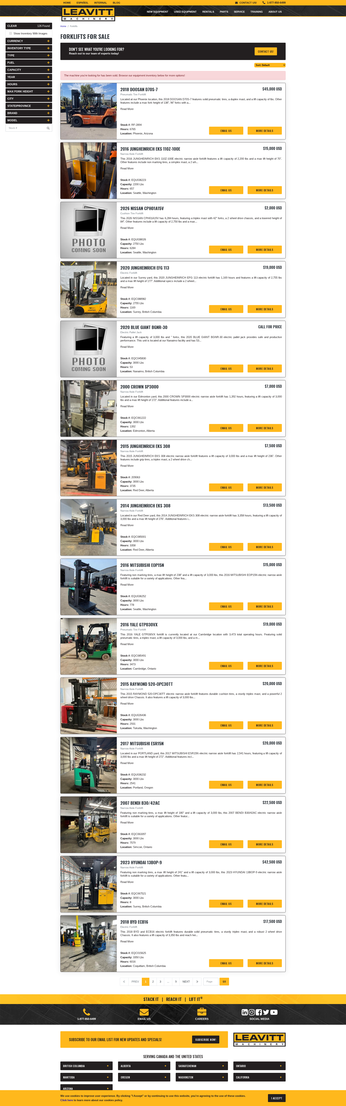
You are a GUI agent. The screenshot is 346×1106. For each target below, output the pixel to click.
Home (67, 2)
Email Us (226, 131)
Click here (66, 1100)
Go (224, 981)
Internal (100, 2)
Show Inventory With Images (30, 33)
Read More (127, 108)
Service (239, 11)
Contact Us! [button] (266, 51)
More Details (264, 131)
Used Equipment (185, 11)
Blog (116, 2)
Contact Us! (248, 2)
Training (256, 11)
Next (186, 981)
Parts (224, 11)
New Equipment (157, 11)
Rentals (208, 11)
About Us (275, 11)
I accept (276, 1098)
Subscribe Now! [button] (205, 1039)
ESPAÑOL (82, 2)
